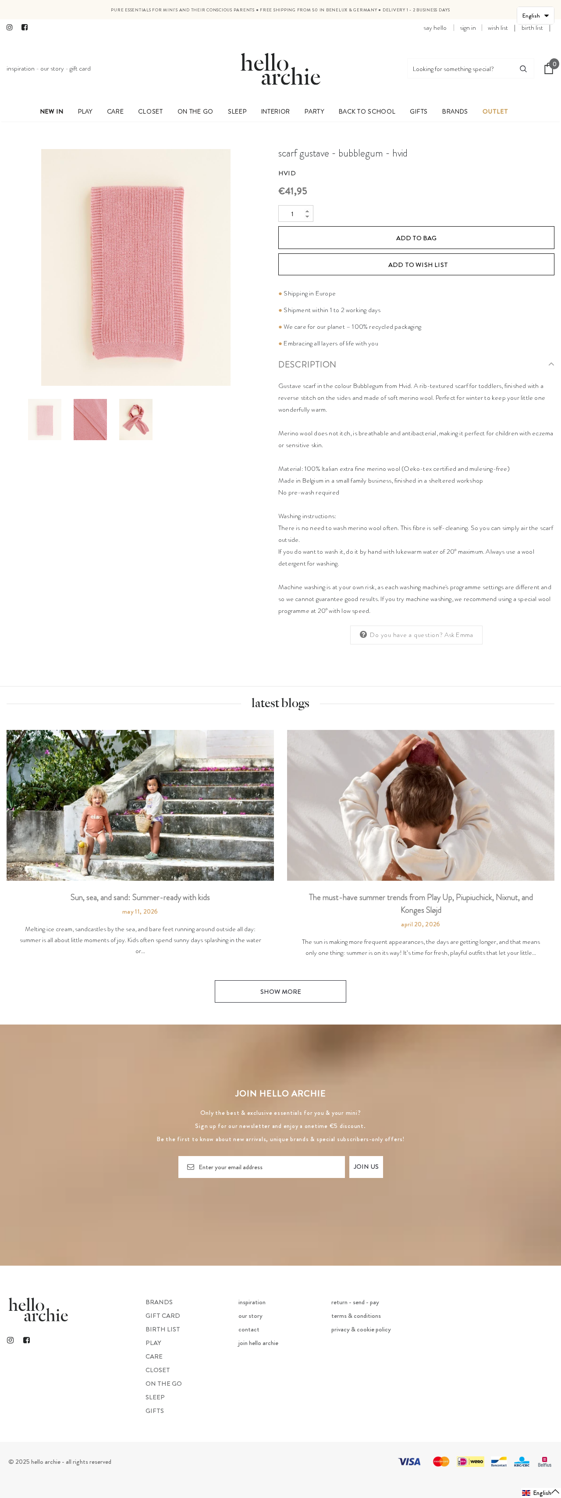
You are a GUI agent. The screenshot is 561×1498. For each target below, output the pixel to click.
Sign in (468, 27)
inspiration (21, 68)
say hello (435, 27)
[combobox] (460, 68)
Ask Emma (458, 635)
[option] (136, 267)
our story (52, 68)
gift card (80, 68)
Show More (280, 991)
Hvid (287, 173)
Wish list (498, 27)
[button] (541, 1493)
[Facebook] (26, 27)
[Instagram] (12, 27)
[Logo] (280, 68)
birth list (532, 27)
